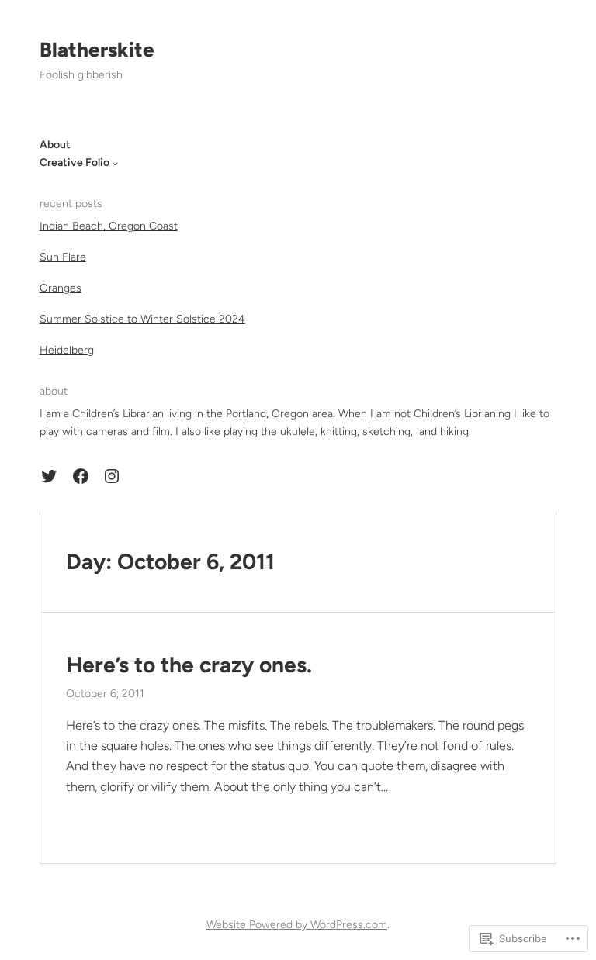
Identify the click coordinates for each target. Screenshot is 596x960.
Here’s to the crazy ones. (189, 665)
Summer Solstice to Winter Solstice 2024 (142, 319)
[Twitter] (49, 476)
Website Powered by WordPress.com (296, 924)
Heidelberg (67, 350)
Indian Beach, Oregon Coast (109, 226)
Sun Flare (63, 257)
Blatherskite (97, 49)
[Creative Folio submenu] (115, 163)
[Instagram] (111, 476)
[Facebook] (80, 476)
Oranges (60, 288)
